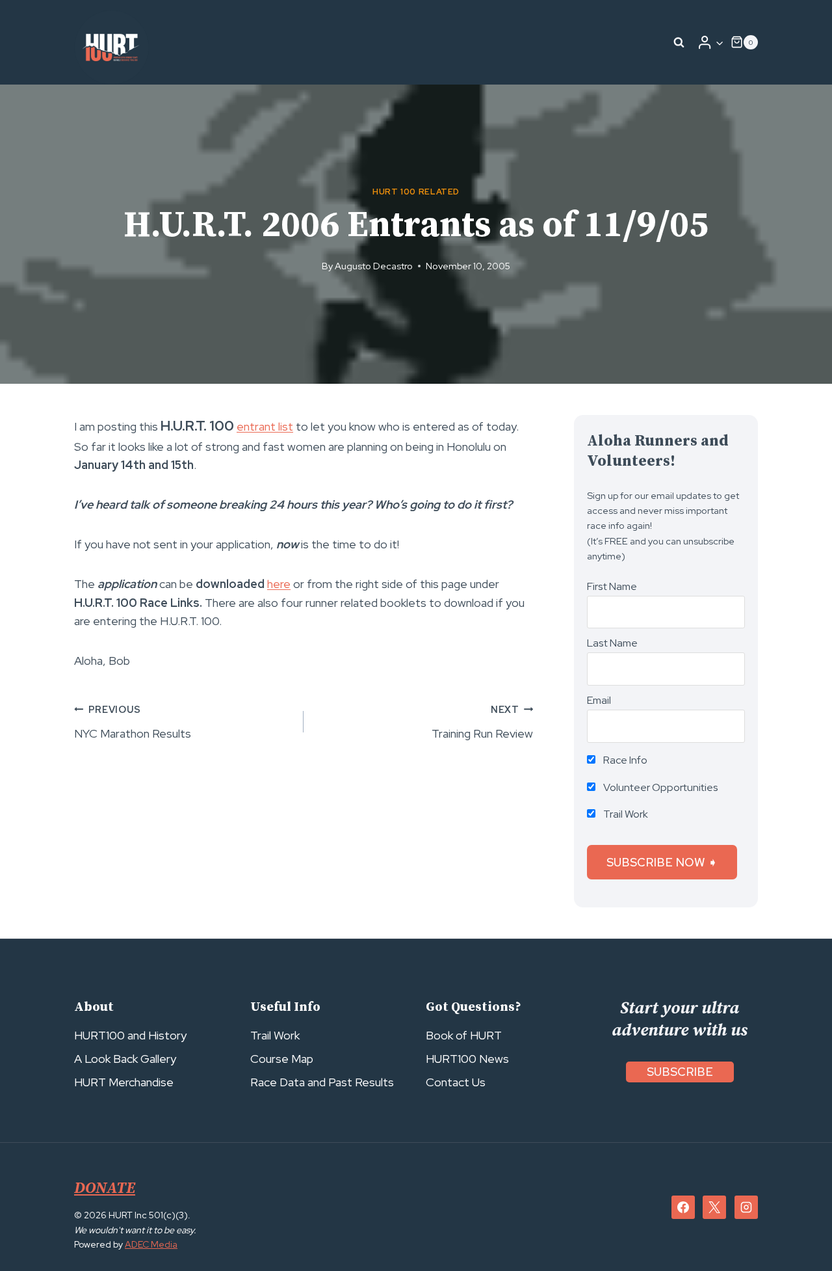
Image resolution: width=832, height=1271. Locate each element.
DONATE (104, 1188)
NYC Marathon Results (132, 722)
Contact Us (456, 1082)
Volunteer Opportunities (659, 787)
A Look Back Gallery (125, 1058)
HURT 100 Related (416, 191)
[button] (719, 42)
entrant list (265, 426)
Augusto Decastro (374, 266)
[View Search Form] (679, 42)
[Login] (710, 42)
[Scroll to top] (798, 1232)
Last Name (612, 643)
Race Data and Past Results (322, 1082)
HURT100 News (467, 1058)
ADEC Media (151, 1244)
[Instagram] (746, 1207)
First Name (612, 586)
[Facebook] (683, 1207)
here (279, 583)
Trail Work (624, 814)
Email (599, 700)
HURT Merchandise (124, 1082)
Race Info (624, 760)
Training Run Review (482, 722)
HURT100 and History (130, 1035)
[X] (714, 1207)
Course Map (281, 1058)
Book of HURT (464, 1035)
